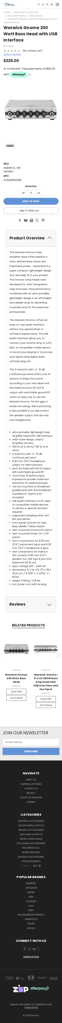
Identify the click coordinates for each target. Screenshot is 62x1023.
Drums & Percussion (31, 838)
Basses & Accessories (31, 829)
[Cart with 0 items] (51, 4)
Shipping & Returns (31, 784)
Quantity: (31, 186)
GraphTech (31, 919)
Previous (4, 655)
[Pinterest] (43, 220)
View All (31, 928)
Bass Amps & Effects (31, 834)
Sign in (24, 797)
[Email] (25, 220)
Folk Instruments (31, 861)
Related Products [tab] (28, 625)
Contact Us (31, 788)
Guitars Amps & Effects (31, 825)
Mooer (31, 892)
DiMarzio (31, 883)
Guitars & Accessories (31, 820)
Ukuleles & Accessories (31, 856)
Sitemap (31, 802)
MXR (31, 896)
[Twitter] (37, 220)
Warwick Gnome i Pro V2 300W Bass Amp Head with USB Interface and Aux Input (45, 682)
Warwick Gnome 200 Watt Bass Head (16, 678)
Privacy (31, 793)
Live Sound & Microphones (31, 843)
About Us (31, 779)
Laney (31, 910)
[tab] (31, 238)
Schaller (31, 901)
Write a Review (12, 54)
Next (58, 655)
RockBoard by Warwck (31, 914)
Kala (31, 905)
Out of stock (16, 697)
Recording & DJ (31, 847)
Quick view (16, 691)
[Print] (31, 220)
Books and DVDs (31, 852)
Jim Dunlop (31, 887)
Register (37, 797)
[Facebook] (20, 220)
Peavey (31, 923)
